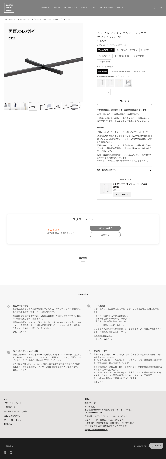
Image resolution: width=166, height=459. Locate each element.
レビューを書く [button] (105, 228)
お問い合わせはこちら (103, 339)
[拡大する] (43, 62)
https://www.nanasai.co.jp (96, 430)
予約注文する (124, 101)
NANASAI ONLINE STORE (146, 446)
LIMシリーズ (8, 19)
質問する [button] (105, 234)
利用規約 (8, 424)
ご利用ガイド (10, 407)
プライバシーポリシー (13, 420)
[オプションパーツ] (128, 83)
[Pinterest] (5, 452)
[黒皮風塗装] (101, 83)
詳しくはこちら (20, 332)
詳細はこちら (99, 382)
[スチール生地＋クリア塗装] (110, 83)
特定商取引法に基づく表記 (15, 411)
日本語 (8, 446)
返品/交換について (12, 416)
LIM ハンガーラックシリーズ (111, 132)
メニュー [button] (7, 399)
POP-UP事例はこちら (103, 336)
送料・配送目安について (106, 170)
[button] (45, 8)
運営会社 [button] (88, 399)
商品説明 (100, 127)
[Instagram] (11, 452)
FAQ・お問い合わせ (12, 403)
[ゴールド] (120, 83)
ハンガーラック (21, 19)
